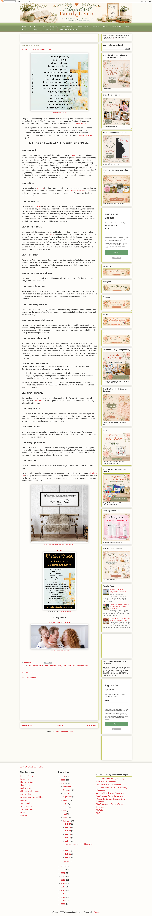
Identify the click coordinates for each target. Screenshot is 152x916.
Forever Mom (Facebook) (106, 782)
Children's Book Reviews (29, 791)
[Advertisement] (42, 37)
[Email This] (45, 663)
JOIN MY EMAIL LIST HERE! (68, 30)
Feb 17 (68, 838)
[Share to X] (48, 663)
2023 (63, 866)
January (66, 862)
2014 (63, 897)
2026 (63, 777)
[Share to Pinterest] (51, 663)
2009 (63, 904)
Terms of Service (67, 26)
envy (39, 206)
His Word (38, 401)
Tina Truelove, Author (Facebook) (109, 785)
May (65, 811)
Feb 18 (68, 834)
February (67, 821)
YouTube (99, 810)
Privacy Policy (54, 26)
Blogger (97, 912)
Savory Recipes (26, 803)
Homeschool (25, 800)
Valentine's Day (82, 666)
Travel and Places (27, 809)
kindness (40, 188)
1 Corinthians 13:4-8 (59, 112)
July (65, 804)
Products (23, 812)
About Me (32, 26)
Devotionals (24, 779)
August (66, 800)
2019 (63, 880)
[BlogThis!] (46, 663)
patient (75, 155)
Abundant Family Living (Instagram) (110, 793)
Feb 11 (68, 851)
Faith (46, 666)
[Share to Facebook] (50, 663)
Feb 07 (68, 857)
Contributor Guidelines (82, 26)
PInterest (100, 807)
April (65, 814)
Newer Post (27, 725)
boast (52, 234)
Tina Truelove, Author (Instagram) (109, 796)
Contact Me (96, 26)
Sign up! (116, 252)
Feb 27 (68, 831)
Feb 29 (68, 824)
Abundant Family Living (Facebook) (110, 779)
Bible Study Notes (27, 782)
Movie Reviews (26, 794)
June (65, 807)
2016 (63, 890)
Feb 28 (68, 827)
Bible (41, 666)
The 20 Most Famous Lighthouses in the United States (118, 591)
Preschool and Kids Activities (31, 797)
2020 (63, 876)
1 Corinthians (33, 666)
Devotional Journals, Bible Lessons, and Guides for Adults (39, 30)
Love (65, 666)
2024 (63, 783)
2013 (63, 901)
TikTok (98, 813)
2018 (63, 883)
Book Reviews (25, 788)
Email (107, 229)
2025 (63, 780)
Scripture (71, 666)
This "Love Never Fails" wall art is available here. (59, 544)
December (67, 786)
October (66, 793)
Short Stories (25, 785)
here (113, 39)
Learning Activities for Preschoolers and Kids (116, 26)
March (66, 817)
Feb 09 (68, 854)
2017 (63, 887)
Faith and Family (55, 666)
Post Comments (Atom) (65, 732)
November (67, 790)
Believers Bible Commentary (79, 191)
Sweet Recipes (26, 806)
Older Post (92, 725)
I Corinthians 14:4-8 (84, 135)
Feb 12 (68, 841)
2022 (63, 870)
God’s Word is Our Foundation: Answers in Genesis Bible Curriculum (119, 606)
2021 (63, 873)
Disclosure (42, 26)
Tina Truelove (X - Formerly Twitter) (110, 804)
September (67, 797)
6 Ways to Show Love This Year (59, 622)
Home (24, 26)
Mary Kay (24, 815)
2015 (63, 894)
